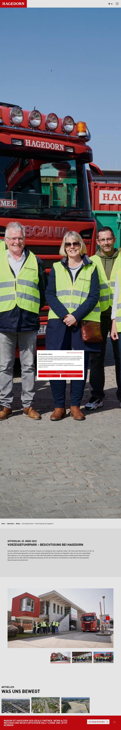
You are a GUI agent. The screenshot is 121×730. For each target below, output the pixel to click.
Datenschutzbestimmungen (75, 353)
